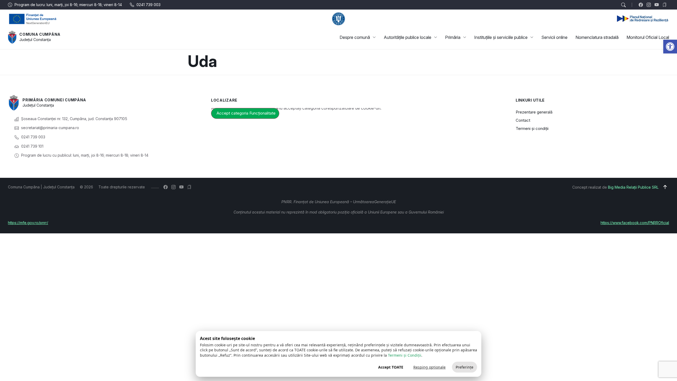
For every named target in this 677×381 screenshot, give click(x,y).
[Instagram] (650, 5)
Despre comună (355, 37)
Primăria (452, 37)
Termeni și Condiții (404, 355)
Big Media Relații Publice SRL (633, 187)
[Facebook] (642, 5)
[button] (670, 46)
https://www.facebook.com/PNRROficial (635, 222)
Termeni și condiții (532, 128)
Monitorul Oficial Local (647, 37)
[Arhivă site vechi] (665, 5)
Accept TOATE (390, 367)
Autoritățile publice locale (407, 37)
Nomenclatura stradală (597, 37)
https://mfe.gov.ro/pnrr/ (28, 222)
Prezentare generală (534, 112)
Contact (523, 120)
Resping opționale (429, 367)
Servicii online (554, 37)
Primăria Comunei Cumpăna (54, 100)
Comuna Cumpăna (40, 34)
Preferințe (464, 367)
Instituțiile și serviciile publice (501, 37)
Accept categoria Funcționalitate (246, 113)
